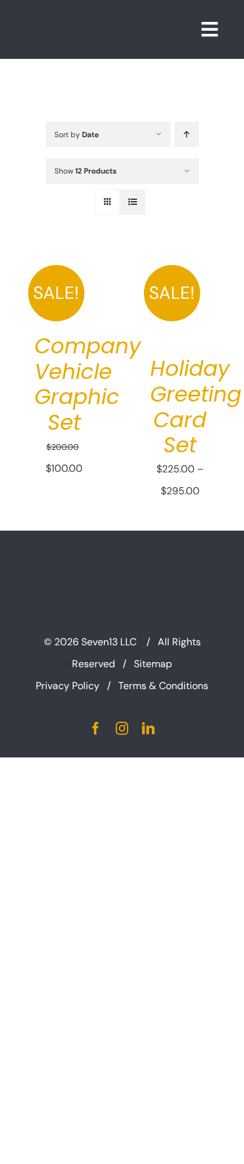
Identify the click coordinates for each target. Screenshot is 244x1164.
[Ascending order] (187, 134)
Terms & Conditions (163, 685)
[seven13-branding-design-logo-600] (94, 17)
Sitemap (153, 663)
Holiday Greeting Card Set (195, 406)
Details (73, 296)
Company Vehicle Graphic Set (87, 384)
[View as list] (132, 202)
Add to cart (64, 283)
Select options (180, 294)
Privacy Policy (67, 685)
